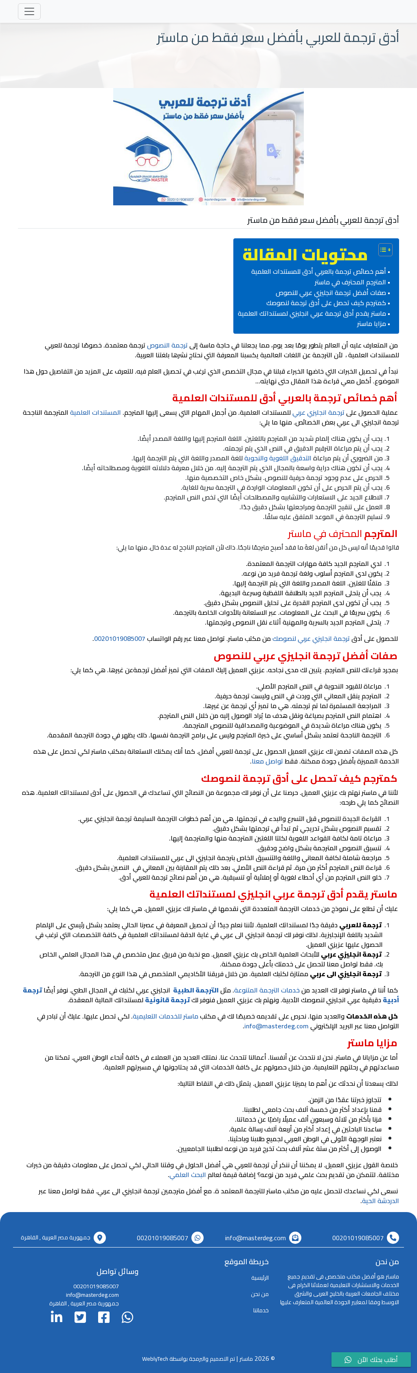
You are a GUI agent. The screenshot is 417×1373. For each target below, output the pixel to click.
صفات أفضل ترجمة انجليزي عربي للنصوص (331, 293)
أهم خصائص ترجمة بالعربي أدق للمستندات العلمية (318, 271)
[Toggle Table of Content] (381, 250)
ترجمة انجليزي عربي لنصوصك (311, 638)
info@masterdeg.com (276, 1026)
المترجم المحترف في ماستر (350, 282)
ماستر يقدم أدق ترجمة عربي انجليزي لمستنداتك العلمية (312, 313)
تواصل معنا (267, 761)
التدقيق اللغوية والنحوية (278, 458)
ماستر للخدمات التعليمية (165, 1016)
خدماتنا (261, 1310)
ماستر (246, 1358)
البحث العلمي (187, 1174)
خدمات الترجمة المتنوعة (267, 990)
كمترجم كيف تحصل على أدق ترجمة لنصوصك (326, 303)
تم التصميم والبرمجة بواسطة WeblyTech (188, 1358)
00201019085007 (119, 638)
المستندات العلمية (95, 412)
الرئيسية (260, 1277)
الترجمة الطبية (196, 990)
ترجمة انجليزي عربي (318, 412)
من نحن (260, 1294)
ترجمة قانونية (167, 1000)
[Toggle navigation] (29, 11)
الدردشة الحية (380, 1201)
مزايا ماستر (371, 324)
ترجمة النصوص (167, 345)
